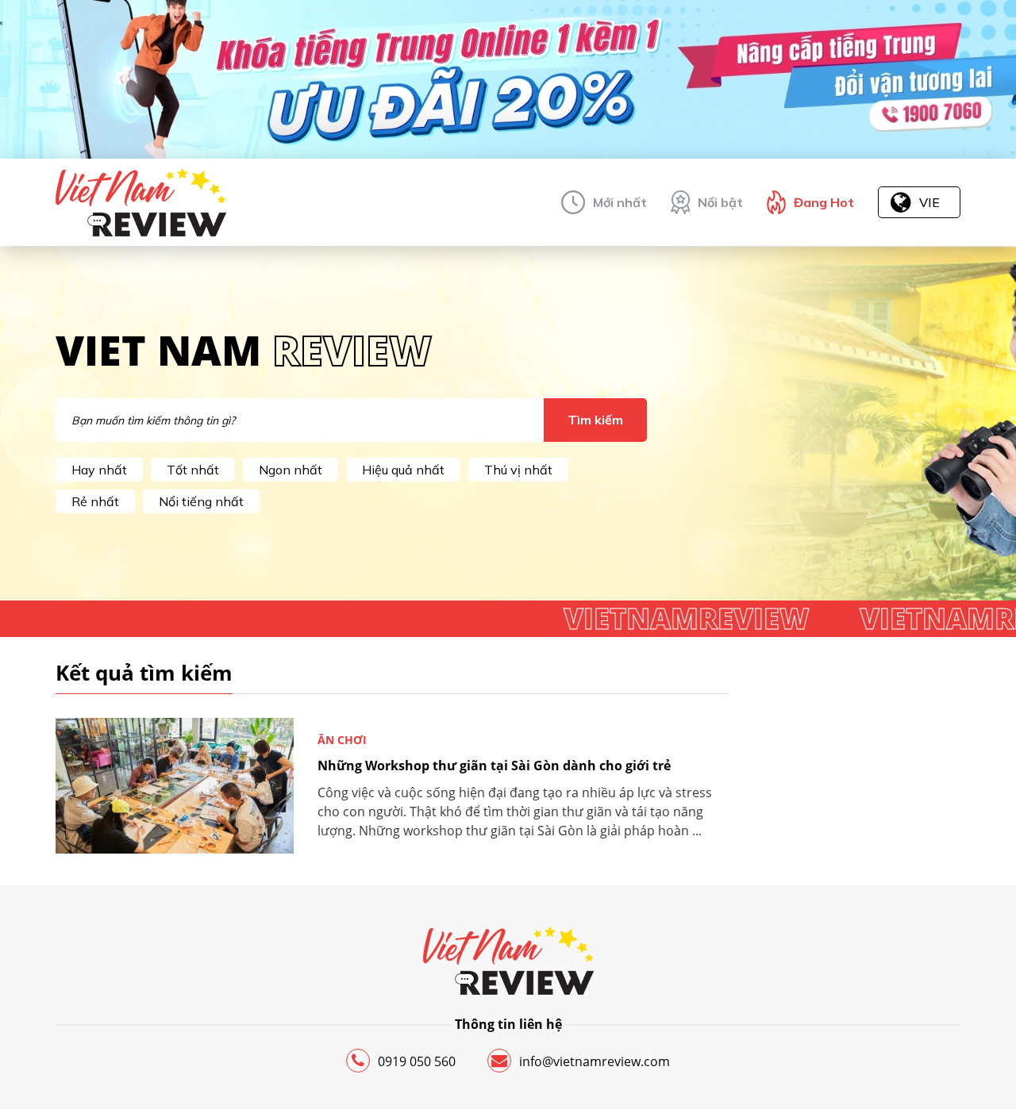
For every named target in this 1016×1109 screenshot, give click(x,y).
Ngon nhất (290, 470)
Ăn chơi (342, 739)
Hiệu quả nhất (403, 470)
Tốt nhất (193, 470)
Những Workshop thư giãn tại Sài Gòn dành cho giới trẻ (494, 765)
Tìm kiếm (595, 420)
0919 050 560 (417, 1061)
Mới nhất (620, 202)
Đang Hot (824, 202)
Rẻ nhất (95, 501)
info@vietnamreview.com (594, 1061)
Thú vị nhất (518, 470)
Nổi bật (720, 202)
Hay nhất (99, 470)
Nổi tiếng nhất (201, 501)
